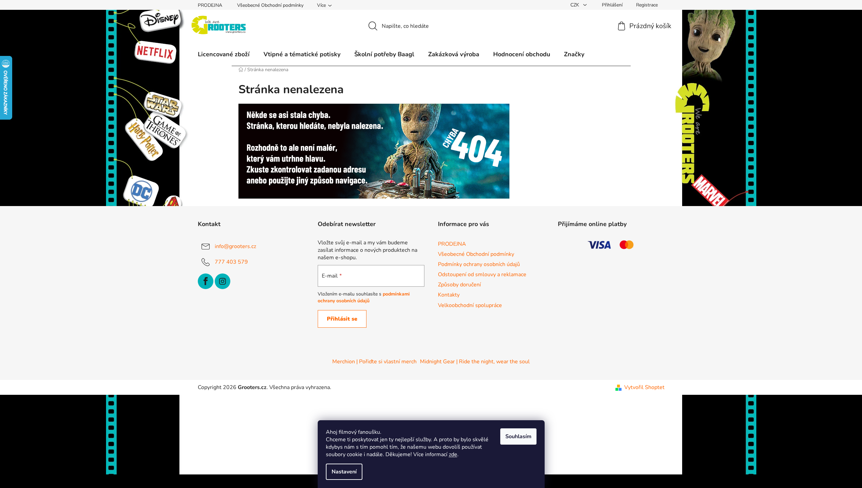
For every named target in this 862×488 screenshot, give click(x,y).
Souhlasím (518, 436)
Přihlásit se (342, 319)
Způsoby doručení (459, 284)
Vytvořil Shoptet (644, 387)
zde (453, 454)
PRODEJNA (210, 5)
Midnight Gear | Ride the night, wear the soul (475, 361)
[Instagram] (222, 281)
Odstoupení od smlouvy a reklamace (482, 274)
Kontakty (449, 295)
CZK (575, 5)
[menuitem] (223, 54)
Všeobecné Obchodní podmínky (270, 5)
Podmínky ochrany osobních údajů (479, 264)
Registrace (647, 5)
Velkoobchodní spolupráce (470, 305)
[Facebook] (205, 281)
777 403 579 (231, 262)
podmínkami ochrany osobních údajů (364, 297)
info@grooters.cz (235, 246)
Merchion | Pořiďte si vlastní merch (374, 361)
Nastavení (344, 471)
